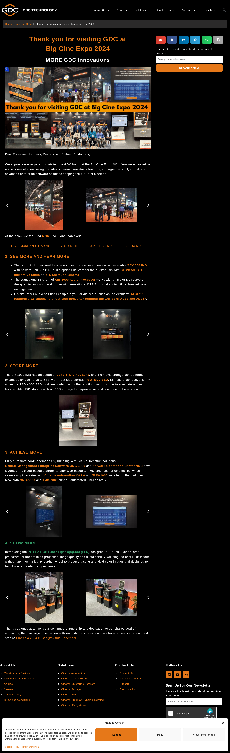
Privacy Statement (30, 747)
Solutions (140, 10)
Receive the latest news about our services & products (194, 693)
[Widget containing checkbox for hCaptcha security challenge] (191, 713)
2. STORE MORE (72, 246)
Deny (160, 734)
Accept (116, 734)
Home (8, 24)
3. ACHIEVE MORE (103, 246)
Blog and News (23, 24)
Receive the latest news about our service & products (184, 51)
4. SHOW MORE (134, 246)
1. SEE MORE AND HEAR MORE (33, 246)
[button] (223, 722)
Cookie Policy (12, 747)
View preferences (204, 734)
